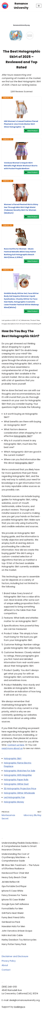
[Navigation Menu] (38, 6)
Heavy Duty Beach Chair (14, 877)
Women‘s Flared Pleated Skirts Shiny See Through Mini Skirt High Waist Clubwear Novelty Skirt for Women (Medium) (21, 208)
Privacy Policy (9, 960)
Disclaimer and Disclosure (15, 956)
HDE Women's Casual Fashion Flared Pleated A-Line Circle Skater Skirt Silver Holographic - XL (21, 124)
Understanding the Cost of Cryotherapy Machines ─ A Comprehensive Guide (15, 857)
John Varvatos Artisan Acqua (17, 930)
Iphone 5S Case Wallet (13, 899)
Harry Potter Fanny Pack (14, 944)
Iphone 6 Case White (12, 890)
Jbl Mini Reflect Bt (11, 881)
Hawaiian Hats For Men (13, 926)
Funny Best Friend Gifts (13, 917)
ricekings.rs (19, 1006)
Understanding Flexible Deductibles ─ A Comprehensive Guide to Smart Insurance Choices (21, 846)
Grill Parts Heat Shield (12, 913)
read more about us (12, 748)
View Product (33, 131)
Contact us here (15, 744)
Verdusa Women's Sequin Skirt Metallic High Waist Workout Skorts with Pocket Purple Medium (20, 166)
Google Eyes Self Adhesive (15, 904)
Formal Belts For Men (12, 908)
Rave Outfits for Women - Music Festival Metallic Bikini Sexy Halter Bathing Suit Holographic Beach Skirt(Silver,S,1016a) (20, 253)
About (5, 965)
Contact (6, 969)
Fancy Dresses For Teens (14, 895)
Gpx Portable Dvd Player (14, 886)
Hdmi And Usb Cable (12, 935)
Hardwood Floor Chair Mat (15, 872)
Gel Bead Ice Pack (11, 922)
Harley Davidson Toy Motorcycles (19, 939)
